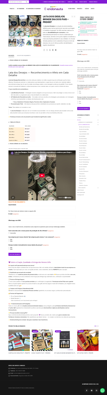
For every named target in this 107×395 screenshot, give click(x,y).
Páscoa (80, 183)
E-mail (13, 214)
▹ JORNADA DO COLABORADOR (85, 122)
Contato (92, 8)
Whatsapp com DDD (14, 220)
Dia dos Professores (83, 171)
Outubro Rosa (82, 180)
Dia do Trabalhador (83, 164)
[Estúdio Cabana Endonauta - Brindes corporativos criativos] (53, 8)
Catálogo (87, 8)
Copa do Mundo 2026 (84, 134)
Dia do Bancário (82, 145)
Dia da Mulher (82, 136)
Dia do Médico (82, 152)
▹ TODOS (79, 117)
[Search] (26, 1)
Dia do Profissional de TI (84, 159)
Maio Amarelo (82, 176)
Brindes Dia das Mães (84, 129)
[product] (19, 340)
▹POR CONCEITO (82, 187)
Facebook (44, 50)
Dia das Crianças (83, 141)
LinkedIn (50, 50)
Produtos (12, 8)
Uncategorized (80, 194)
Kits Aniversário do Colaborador (33, 8)
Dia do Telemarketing (84, 162)
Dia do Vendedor (83, 166)
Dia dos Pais (82, 169)
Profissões (79, 8)
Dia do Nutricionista (83, 157)
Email (56, 50)
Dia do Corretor (82, 150)
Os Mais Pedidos (71, 8)
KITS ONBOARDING (20, 8)
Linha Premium (80, 190)
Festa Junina (81, 173)
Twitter (47, 50)
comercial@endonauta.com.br (22, 373)
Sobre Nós (70, 2)
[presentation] (9, 27)
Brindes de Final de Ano (84, 127)
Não (11, 241)
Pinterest (53, 50)
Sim (11, 239)
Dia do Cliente (82, 148)
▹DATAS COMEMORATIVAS (84, 124)
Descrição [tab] (11, 55)
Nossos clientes (83, 2)
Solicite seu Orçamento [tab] (24, 55)
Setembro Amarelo (83, 185)
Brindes (79, 120)
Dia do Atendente (83, 143)
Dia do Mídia (82, 155)
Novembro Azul (82, 178)
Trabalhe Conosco (93, 2)
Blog (76, 2)
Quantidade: (12, 204)
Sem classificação (81, 192)
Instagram (96, 390)
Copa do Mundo (82, 131)
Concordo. (13, 233)
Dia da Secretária (83, 138)
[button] (95, 326)
